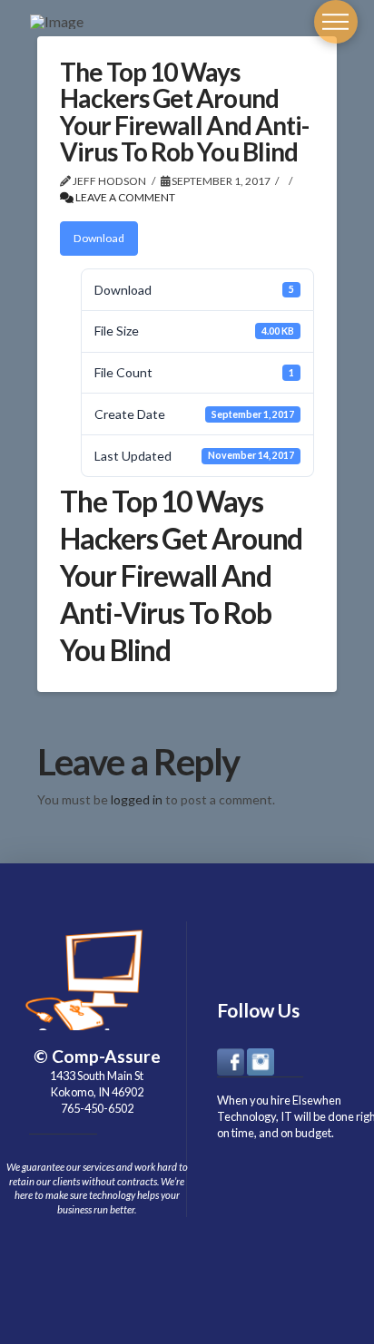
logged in (136, 799)
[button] (336, 22)
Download (99, 238)
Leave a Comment (124, 197)
